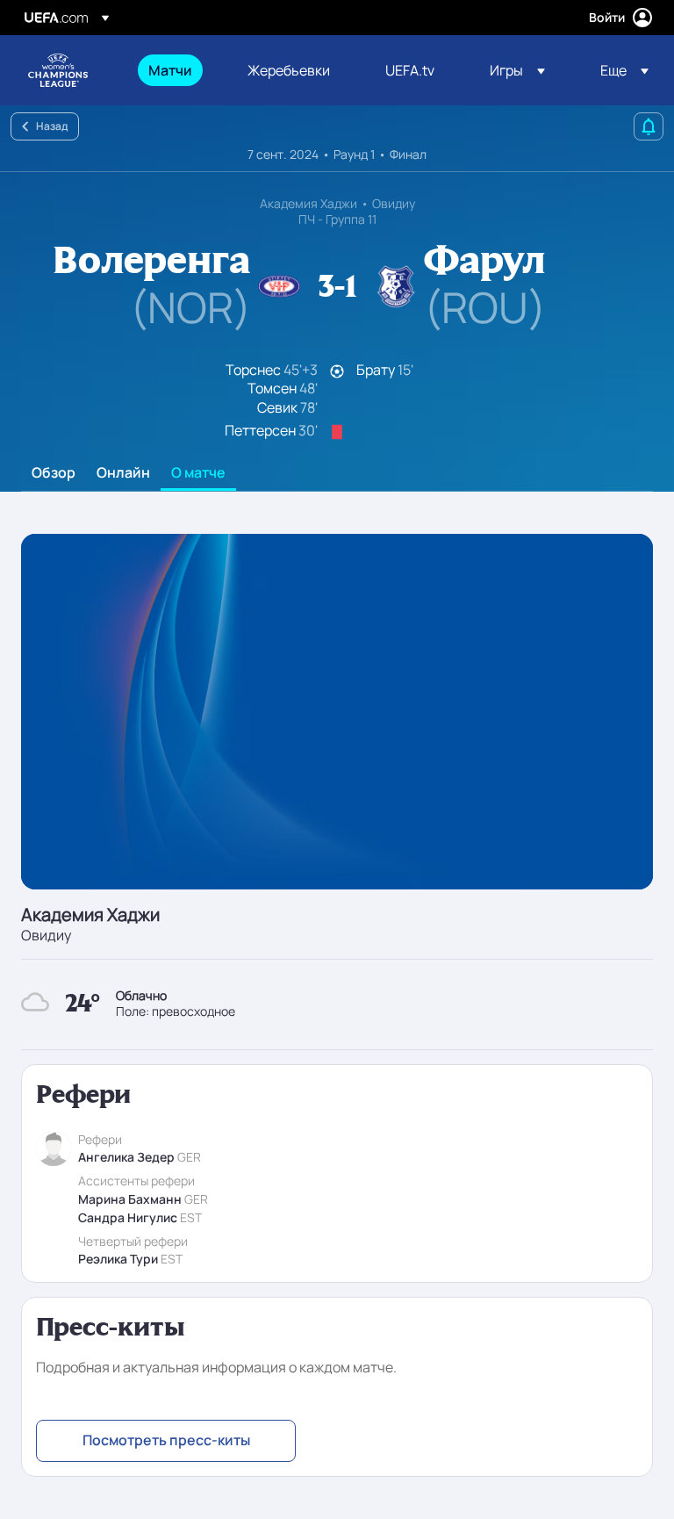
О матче (198, 473)
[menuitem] (176, 70)
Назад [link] (52, 126)
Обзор (53, 473)
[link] (170, 70)
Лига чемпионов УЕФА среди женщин (58, 70)
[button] (517, 70)
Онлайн (123, 473)
